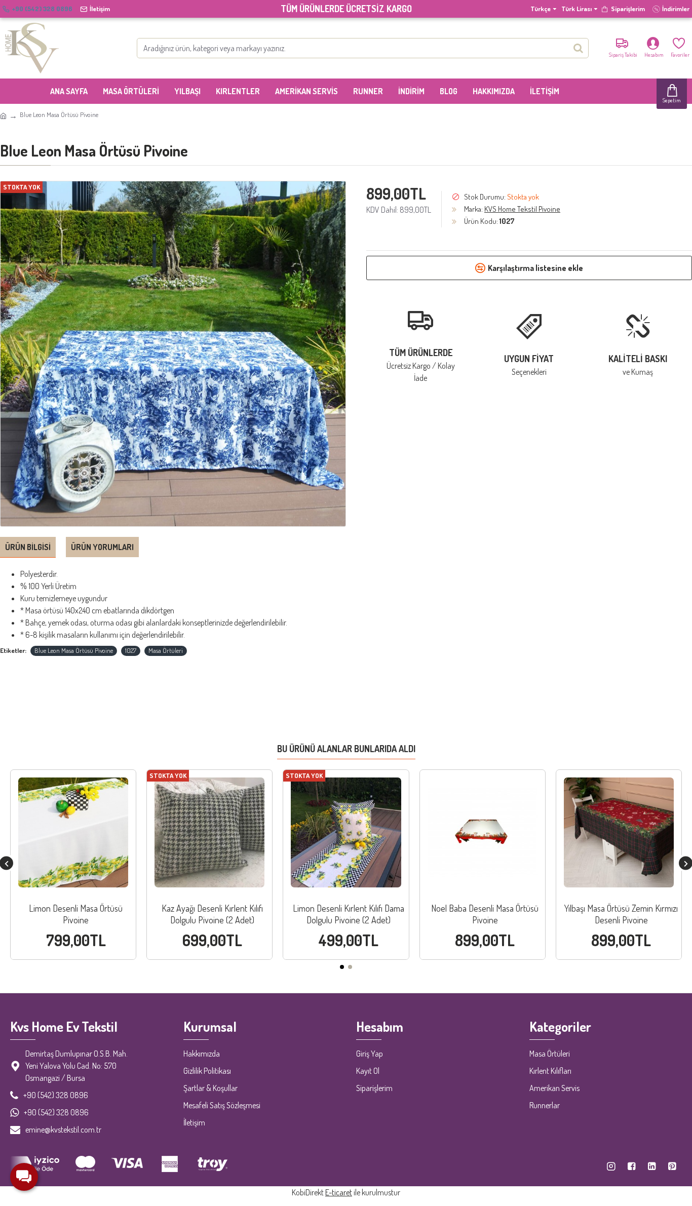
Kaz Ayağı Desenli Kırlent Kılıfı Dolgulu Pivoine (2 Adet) (212, 914)
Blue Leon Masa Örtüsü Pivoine (73, 650)
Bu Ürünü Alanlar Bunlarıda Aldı (346, 748)
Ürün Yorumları (102, 547)
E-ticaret (338, 1192)
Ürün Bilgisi (28, 547)
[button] (342, 967)
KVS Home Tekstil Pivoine (522, 209)
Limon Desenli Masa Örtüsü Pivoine (76, 914)
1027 (130, 650)
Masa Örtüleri (165, 650)
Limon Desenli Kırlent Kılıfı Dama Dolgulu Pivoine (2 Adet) (348, 914)
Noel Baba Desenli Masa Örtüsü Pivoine (485, 914)
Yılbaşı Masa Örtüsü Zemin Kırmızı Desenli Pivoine (621, 914)
